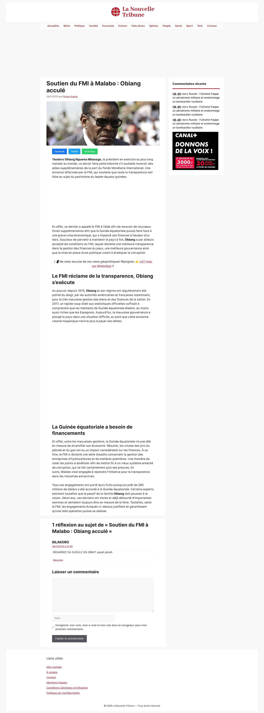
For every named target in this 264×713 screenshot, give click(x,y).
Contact (212, 25)
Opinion (153, 25)
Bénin (67, 25)
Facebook (59, 151)
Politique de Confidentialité (63, 693)
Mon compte (54, 667)
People (167, 25)
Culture (122, 25)
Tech (200, 25)
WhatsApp (89, 151)
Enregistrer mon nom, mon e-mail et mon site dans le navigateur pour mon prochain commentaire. (101, 627)
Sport (189, 25)
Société (93, 25)
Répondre (58, 560)
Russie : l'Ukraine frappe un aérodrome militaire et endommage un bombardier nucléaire (196, 97)
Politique (79, 25)
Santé (178, 25)
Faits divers (138, 25)
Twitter (74, 151)
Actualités (53, 25)
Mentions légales (56, 682)
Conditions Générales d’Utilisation (67, 687)
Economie (108, 25)
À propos (51, 672)
